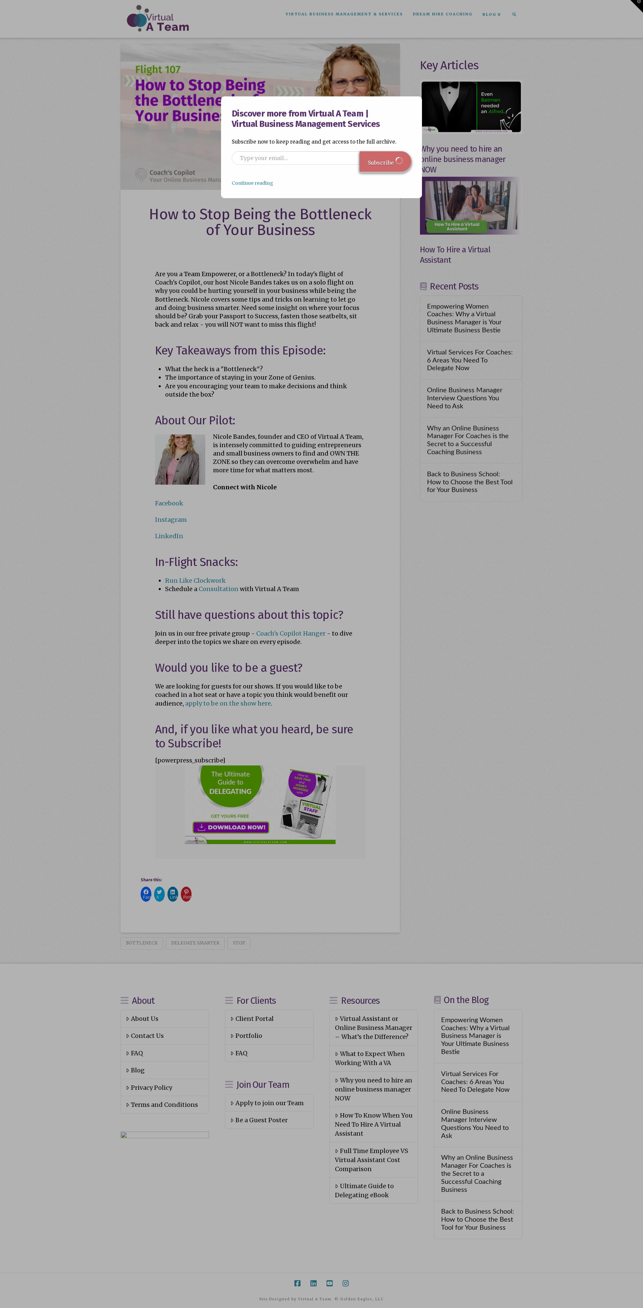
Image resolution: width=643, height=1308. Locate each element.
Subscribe (381, 162)
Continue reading (252, 183)
